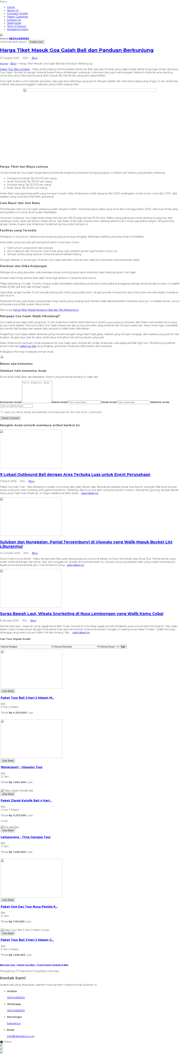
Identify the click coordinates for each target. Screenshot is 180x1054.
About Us (12, 10)
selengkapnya (89, 493)
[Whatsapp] (90, 1045)
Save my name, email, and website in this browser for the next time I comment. (53, 412)
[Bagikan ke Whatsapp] (2, 357)
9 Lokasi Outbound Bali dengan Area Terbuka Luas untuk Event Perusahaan (75, 474)
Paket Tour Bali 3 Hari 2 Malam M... (27, 697)
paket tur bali (28, 346)
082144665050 (19, 38)
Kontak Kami (36, 42)
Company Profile (17, 13)
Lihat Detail (8, 691)
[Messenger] (90, 1052)
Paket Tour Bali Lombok (15, 69)
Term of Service (16, 26)
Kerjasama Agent (17, 29)
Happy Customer (17, 16)
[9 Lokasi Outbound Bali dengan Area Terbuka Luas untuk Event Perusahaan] (31, 467)
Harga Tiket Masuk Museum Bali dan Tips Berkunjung (46, 310)
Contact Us (14, 19)
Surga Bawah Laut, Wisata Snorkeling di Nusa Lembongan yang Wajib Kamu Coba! (81, 613)
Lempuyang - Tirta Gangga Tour (26, 837)
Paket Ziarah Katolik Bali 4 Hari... (26, 800)
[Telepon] (90, 1048)
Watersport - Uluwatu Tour (22, 767)
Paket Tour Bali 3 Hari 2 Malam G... (27, 940)
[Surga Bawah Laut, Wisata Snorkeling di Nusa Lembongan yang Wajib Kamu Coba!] (31, 606)
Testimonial (14, 23)
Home (11, 7)
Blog (34, 58)
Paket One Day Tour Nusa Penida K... (29, 906)
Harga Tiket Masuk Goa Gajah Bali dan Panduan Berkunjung (77, 50)
